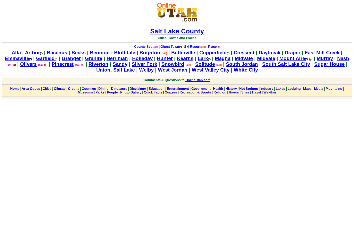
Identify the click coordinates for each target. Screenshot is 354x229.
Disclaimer (138, 88)
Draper (292, 52)
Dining (103, 88)
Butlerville (183, 52)
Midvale (244, 58)
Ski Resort (192, 46)
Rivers (234, 92)
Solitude (205, 64)
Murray (325, 58)
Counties (89, 88)
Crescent (244, 52)
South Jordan (242, 64)
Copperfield (214, 52)
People (112, 92)
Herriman (117, 58)
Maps (307, 88)
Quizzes (171, 92)
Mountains (334, 88)
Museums (85, 92)
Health (218, 88)
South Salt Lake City (286, 64)
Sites (245, 92)
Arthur (34, 52)
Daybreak (269, 52)
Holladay (142, 58)
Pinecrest (63, 64)
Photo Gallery (130, 92)
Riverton (98, 64)
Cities (47, 88)
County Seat (143, 46)
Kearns (185, 58)
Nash (343, 58)
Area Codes (31, 88)
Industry (266, 88)
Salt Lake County (177, 31)
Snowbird (172, 64)
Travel (256, 92)
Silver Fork (144, 64)
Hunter (165, 58)
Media (318, 88)
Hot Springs (248, 88)
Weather (269, 92)
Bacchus (57, 52)
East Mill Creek (322, 52)
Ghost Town (169, 46)
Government (201, 88)
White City (246, 70)
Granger (71, 58)
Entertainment (178, 88)
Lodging (294, 88)
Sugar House (329, 64)
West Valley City (210, 70)
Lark (204, 58)
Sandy (120, 64)
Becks (78, 52)
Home (14, 88)
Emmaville (18, 58)
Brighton (150, 52)
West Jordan (172, 70)
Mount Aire (293, 58)
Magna (222, 58)
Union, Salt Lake (115, 70)
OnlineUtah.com (197, 80)
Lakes (280, 88)
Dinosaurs (119, 88)
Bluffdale (124, 52)
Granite (93, 58)
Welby (146, 70)
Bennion (100, 52)
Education (157, 88)
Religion (219, 92)
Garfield (46, 58)
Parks (99, 92)
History (231, 88)
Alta (16, 52)
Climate (60, 88)
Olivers (28, 64)
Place (212, 46)
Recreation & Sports (195, 92)
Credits (73, 88)
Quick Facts (153, 92)
